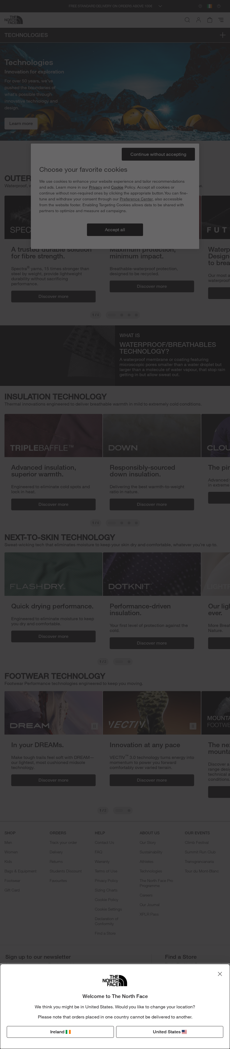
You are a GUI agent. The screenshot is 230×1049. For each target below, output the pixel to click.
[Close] (220, 974)
